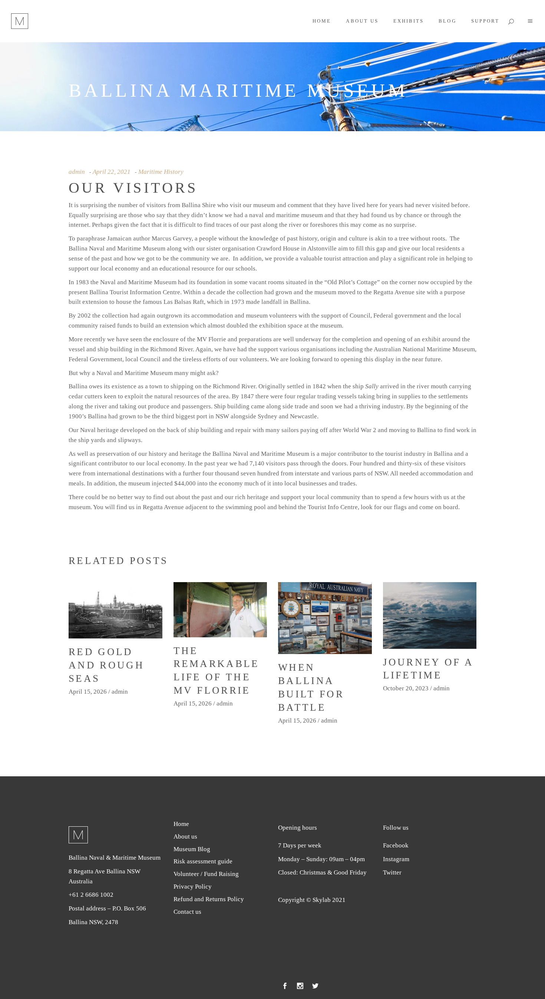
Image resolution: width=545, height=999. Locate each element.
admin (77, 171)
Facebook (396, 845)
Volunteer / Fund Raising (206, 873)
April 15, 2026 (88, 691)
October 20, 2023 (406, 688)
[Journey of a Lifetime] (430, 615)
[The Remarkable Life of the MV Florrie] (220, 609)
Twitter (392, 872)
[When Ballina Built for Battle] (325, 618)
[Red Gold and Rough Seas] (115, 610)
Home (181, 823)
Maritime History (161, 171)
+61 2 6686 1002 (91, 894)
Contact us (187, 911)
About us (185, 836)
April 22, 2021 (112, 171)
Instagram (396, 859)
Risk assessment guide (203, 861)
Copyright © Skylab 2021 (312, 899)
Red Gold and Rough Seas (106, 665)
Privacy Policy (193, 886)
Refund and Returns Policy (209, 899)
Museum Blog (192, 849)
